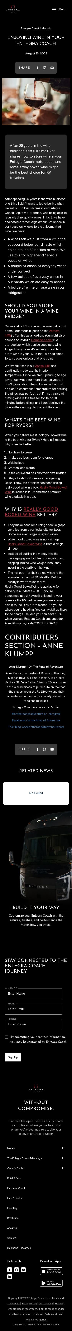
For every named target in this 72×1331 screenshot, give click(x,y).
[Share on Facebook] (37, 67)
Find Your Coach (16, 1188)
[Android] (51, 1284)
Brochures (13, 1218)
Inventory (12, 1208)
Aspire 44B (42, 366)
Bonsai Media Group (49, 1324)
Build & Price (14, 1178)
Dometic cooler (42, 340)
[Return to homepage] (36, 1088)
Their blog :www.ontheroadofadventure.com (36, 727)
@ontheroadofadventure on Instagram (36, 714)
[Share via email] (52, 67)
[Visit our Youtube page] (23, 1269)
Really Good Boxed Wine (25, 544)
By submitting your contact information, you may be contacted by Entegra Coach (38, 1039)
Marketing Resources (19, 1248)
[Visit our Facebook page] (9, 1269)
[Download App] (51, 1272)
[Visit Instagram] (44, 67)
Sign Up (13, 1057)
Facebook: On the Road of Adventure (36, 720)
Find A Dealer (14, 1198)
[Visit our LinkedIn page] (9, 1276)
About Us (12, 1228)
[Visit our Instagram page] (16, 1269)
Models (11, 1148)
